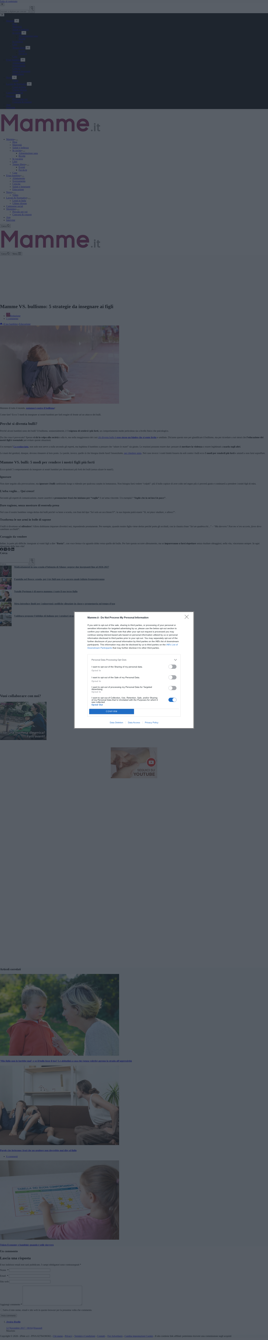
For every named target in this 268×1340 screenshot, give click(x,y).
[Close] (188, 618)
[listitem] (134, 659)
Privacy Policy (151, 722)
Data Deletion (116, 722)
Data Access (134, 722)
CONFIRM (111, 711)
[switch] (172, 667)
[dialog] (134, 670)
